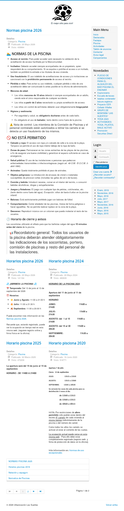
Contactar (97, 52)
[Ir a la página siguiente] (34, 491)
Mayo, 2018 (102, 195)
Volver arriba (112, 504)
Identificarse (101, 166)
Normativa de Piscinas (19, 478)
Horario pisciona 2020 (67, 343)
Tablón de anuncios (102, 49)
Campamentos (100, 57)
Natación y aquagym (18, 472)
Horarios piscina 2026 (24, 260)
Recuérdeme (102, 162)
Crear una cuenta (101, 171)
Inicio (95, 34)
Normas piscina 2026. (16, 318)
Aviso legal (98, 54)
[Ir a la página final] (40, 491)
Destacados (98, 37)
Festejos (97, 40)
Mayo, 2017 (102, 201)
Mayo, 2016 (102, 210)
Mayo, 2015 (102, 213)
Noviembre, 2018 (105, 193)
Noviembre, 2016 (105, 204)
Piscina (21, 41)
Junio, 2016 (102, 207)
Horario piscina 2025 (23, 343)
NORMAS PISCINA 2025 (20, 461)
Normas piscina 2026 (24, 30)
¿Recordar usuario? (102, 174)
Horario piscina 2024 (66, 260)
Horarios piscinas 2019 (19, 466)
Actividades (98, 46)
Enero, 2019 (103, 190)
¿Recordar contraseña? (104, 177)
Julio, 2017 (102, 198)
